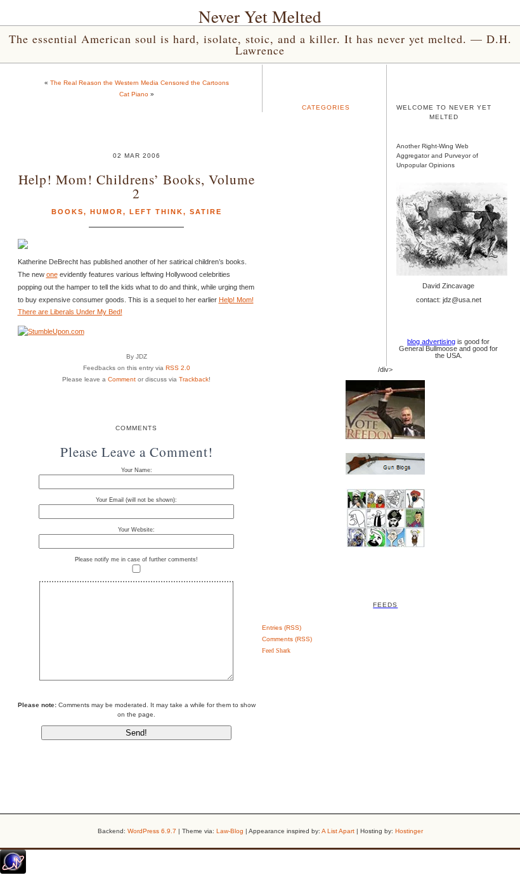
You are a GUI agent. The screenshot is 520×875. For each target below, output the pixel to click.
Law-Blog (230, 830)
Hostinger (409, 830)
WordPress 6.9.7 (151, 830)
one (52, 274)
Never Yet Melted (260, 16)
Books (67, 211)
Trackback (194, 379)
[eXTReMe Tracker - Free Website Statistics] (13, 871)
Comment (122, 379)
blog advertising (431, 341)
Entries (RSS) (281, 627)
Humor (106, 211)
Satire (206, 211)
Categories (326, 107)
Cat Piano (133, 94)
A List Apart (338, 830)
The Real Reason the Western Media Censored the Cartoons (139, 82)
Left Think (156, 211)
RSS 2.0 (178, 367)
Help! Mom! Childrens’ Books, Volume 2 (136, 185)
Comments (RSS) (287, 638)
